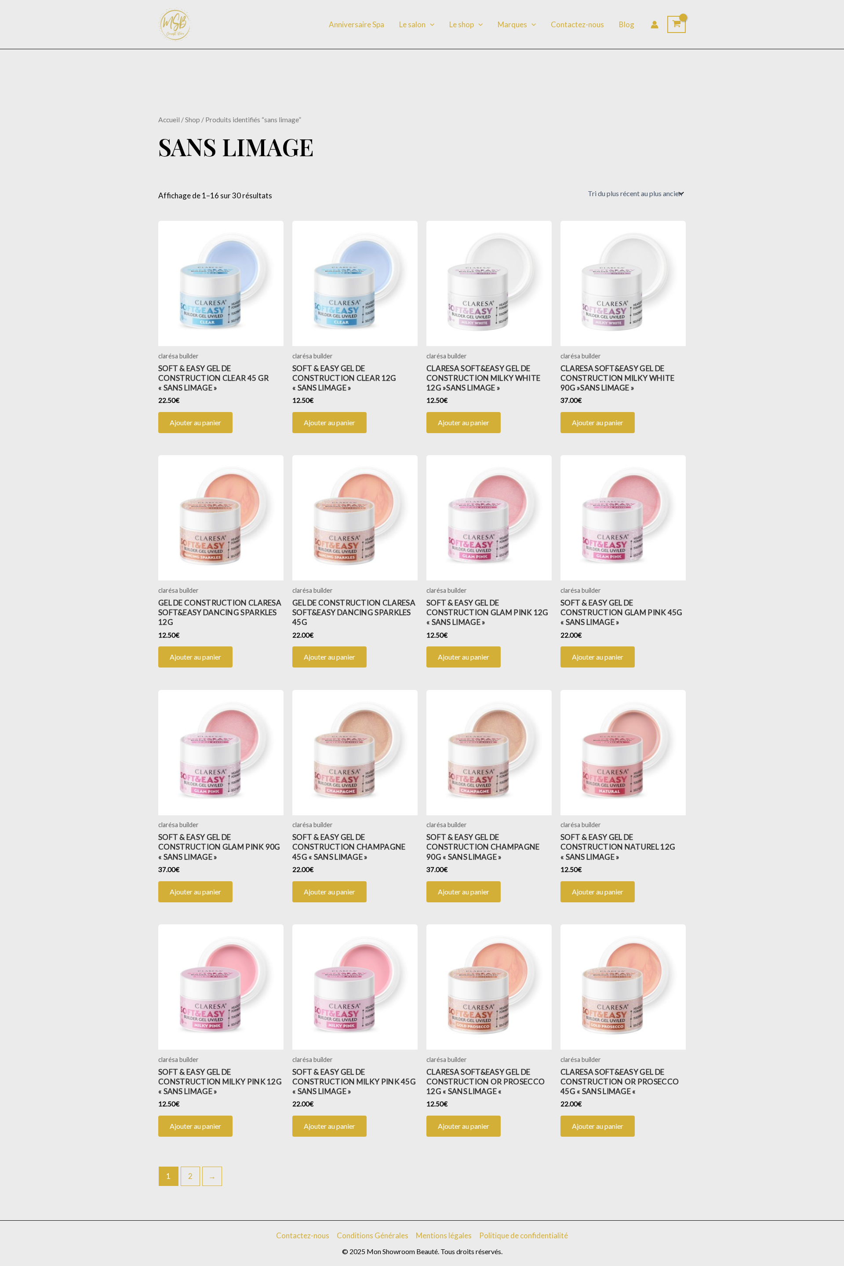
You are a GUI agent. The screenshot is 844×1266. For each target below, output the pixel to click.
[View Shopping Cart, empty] (676, 24)
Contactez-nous (577, 24)
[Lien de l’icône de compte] (654, 25)
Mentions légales (444, 1235)
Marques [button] (512, 24)
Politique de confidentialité (523, 1235)
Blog (626, 24)
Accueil (169, 120)
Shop (192, 120)
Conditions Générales (372, 1235)
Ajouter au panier (195, 422)
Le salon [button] (412, 24)
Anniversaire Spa (356, 24)
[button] (430, 24)
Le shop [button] (461, 24)
